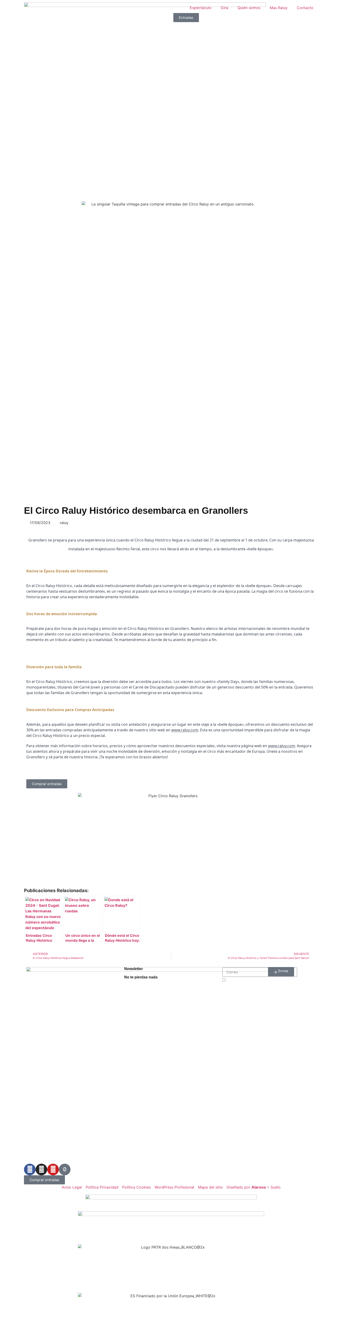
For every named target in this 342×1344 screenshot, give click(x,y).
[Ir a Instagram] (41, 1169)
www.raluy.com (184, 729)
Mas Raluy (279, 7)
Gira (224, 7)
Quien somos (249, 7)
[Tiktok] (64, 1169)
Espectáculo (200, 7)
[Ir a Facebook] (30, 1169)
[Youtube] (53, 1169)
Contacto (305, 7)
